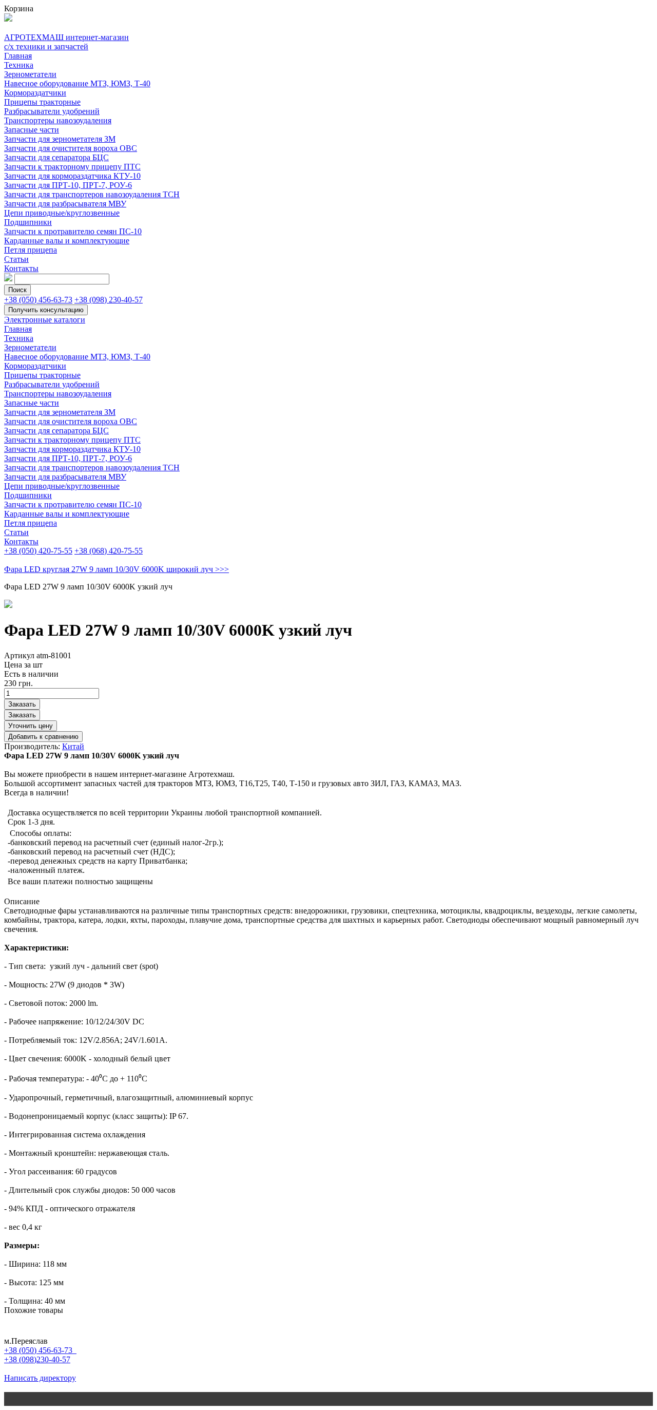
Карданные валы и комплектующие (66, 240)
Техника (18, 65)
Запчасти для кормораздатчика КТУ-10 (72, 176)
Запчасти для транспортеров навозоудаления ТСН (92, 194)
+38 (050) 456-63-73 (38, 299)
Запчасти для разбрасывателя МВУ (65, 203)
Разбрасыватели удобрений (52, 111)
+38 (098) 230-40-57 (108, 299)
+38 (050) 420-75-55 (38, 550)
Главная (18, 55)
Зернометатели (30, 74)
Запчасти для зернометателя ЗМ (59, 139)
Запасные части (31, 129)
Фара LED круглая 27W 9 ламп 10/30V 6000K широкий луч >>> (116, 569)
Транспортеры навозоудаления (57, 120)
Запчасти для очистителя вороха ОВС (70, 148)
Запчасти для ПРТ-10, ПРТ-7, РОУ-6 (68, 185)
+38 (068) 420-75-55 (108, 550)
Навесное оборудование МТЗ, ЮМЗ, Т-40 (77, 83)
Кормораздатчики (35, 92)
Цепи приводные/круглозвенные (62, 212)
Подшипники (28, 222)
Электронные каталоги (44, 319)
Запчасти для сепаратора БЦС (56, 157)
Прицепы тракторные (42, 102)
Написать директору (40, 1378)
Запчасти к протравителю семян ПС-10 (73, 231)
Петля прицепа (30, 249)
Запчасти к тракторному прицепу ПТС (72, 166)
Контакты (21, 268)
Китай (73, 746)
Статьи (16, 259)
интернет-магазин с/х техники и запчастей (66, 42)
